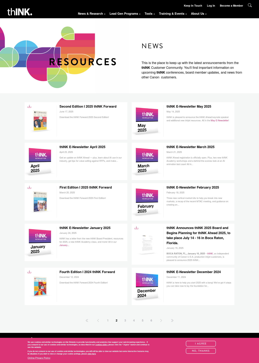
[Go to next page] (161, 320)
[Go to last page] (172, 320)
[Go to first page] (87, 320)
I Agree (201, 343)
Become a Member (231, 5)
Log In (211, 5)
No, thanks (201, 351)
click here (92, 353)
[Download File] (29, 106)
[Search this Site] (250, 5)
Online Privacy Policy (39, 357)
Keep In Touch (193, 5)
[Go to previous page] (98, 320)
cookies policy (101, 344)
